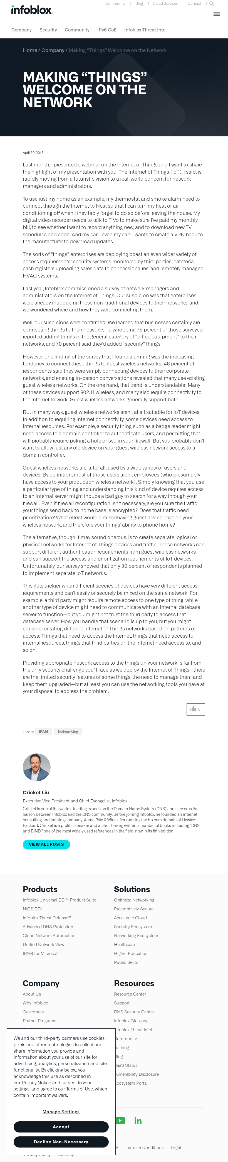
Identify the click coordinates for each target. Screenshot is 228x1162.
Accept (61, 1126)
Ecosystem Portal (131, 1083)
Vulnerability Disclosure (136, 1074)
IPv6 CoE (107, 30)
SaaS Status (125, 1065)
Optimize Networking (134, 900)
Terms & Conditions (144, 1147)
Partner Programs (39, 1020)
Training (121, 1047)
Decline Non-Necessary (61, 1141)
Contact (194, 3)
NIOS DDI (32, 908)
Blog (139, 3)
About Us (32, 994)
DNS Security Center (134, 1011)
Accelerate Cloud (130, 917)
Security (48, 30)
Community (115, 3)
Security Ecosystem (133, 926)
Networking (68, 731)
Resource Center (130, 994)
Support (122, 1003)
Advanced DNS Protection (48, 926)
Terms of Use (79, 1089)
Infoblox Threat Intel (145, 30)
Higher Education (131, 953)
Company (21, 30)
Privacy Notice (36, 1082)
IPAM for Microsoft (41, 953)
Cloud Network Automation (49, 935)
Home (30, 50)
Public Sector (127, 962)
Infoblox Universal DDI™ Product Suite (59, 900)
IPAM (43, 731)
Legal (176, 1147)
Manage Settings (61, 1111)
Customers (33, 1011)
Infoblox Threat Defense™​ (47, 917)
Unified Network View (43, 944)
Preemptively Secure (133, 908)
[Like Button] (193, 709)
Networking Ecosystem (136, 935)
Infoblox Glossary (130, 1020)
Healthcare (124, 944)
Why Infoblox (35, 1003)
